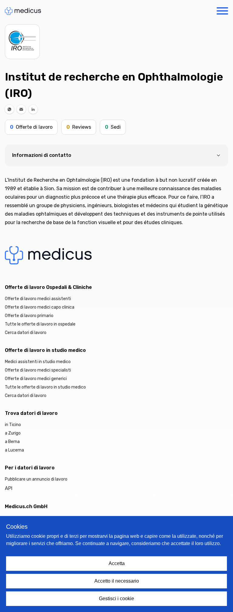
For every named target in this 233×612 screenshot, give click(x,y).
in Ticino (13, 424)
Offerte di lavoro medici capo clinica (39, 307)
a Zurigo (13, 433)
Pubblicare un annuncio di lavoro (36, 479)
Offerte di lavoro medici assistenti (38, 298)
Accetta (117, 563)
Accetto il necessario (116, 581)
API (8, 488)
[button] (9, 109)
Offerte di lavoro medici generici (36, 378)
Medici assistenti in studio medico (38, 361)
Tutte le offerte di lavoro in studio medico (45, 387)
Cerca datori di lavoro (25, 332)
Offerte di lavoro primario (29, 315)
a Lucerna (14, 450)
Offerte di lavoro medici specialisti (38, 370)
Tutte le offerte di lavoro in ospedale (40, 324)
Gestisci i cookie (116, 598)
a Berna (12, 441)
